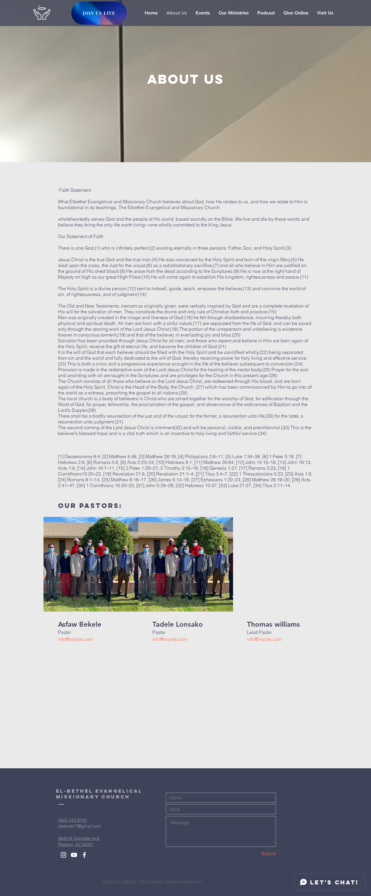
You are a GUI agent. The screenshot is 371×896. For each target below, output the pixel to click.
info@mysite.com (75, 639)
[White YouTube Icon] (74, 855)
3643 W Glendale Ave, (79, 838)
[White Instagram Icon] (63, 855)
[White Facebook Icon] (84, 855)
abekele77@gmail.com (79, 826)
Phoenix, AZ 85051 (76, 844)
